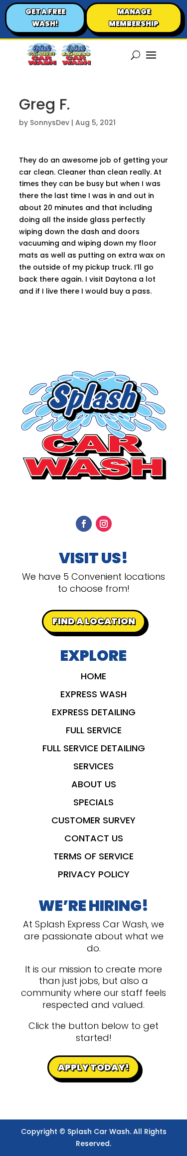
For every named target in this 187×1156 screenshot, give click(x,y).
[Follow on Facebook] (84, 524)
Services (93, 767)
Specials (93, 803)
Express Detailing (94, 713)
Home (93, 677)
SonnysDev (49, 123)
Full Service (94, 731)
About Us (93, 785)
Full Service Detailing (93, 749)
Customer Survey (93, 821)
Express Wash (93, 695)
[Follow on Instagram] (104, 524)
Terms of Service (93, 857)
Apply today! (93, 1067)
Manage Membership (134, 18)
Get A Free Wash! (45, 18)
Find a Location (93, 621)
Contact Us (93, 839)
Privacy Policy (94, 875)
